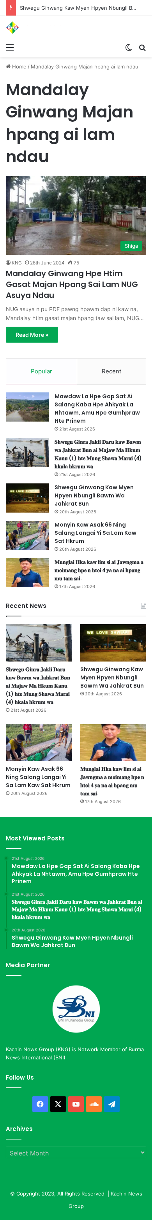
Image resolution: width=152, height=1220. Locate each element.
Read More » (32, 334)
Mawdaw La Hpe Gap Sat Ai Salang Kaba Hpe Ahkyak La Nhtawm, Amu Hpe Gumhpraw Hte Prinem (97, 408)
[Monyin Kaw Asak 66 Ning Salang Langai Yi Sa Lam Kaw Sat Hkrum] (27, 535)
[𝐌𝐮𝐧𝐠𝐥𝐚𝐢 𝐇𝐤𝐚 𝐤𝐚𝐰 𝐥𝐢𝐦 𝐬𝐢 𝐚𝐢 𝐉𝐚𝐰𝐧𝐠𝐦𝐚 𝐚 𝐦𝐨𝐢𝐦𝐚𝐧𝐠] (27, 572)
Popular (41, 371)
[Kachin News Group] (37, 27)
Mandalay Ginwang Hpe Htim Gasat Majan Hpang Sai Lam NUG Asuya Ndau (72, 284)
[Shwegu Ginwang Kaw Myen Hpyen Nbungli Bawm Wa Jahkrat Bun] (27, 498)
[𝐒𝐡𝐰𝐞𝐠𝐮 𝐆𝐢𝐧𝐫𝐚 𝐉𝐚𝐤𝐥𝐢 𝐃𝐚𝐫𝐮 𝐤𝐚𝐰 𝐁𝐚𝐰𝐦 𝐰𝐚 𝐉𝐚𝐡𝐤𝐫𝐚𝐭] (27, 452)
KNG (17, 263)
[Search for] (142, 47)
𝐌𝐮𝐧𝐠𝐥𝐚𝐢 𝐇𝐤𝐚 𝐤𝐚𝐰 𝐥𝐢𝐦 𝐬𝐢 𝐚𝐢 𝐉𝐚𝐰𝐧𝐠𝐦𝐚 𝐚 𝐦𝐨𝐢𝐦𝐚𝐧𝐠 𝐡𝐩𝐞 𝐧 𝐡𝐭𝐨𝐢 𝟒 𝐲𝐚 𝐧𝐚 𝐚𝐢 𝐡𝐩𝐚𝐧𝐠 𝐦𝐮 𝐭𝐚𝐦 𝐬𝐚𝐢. (99, 570)
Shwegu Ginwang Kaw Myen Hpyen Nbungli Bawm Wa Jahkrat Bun (94, 495)
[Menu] (10, 47)
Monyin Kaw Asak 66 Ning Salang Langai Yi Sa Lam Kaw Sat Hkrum (95, 533)
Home (19, 66)
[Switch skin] (129, 47)
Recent (111, 371)
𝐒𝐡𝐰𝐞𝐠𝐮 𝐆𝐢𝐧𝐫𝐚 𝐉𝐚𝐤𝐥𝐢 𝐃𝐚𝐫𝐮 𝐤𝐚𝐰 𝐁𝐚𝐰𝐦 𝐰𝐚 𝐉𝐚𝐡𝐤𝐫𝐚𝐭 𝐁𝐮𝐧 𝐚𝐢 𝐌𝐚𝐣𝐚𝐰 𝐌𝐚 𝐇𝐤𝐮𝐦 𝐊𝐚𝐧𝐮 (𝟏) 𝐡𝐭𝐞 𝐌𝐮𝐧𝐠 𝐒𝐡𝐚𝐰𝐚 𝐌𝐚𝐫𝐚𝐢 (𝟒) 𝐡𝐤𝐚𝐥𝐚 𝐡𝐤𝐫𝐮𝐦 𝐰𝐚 (98, 454)
